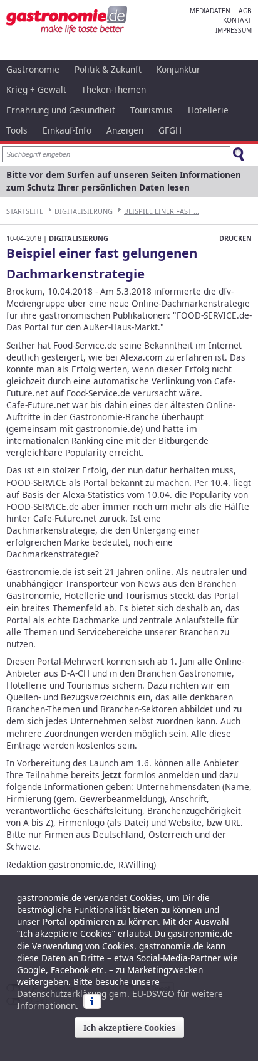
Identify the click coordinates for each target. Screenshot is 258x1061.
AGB (245, 10)
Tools (17, 130)
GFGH (170, 130)
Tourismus (151, 110)
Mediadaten (210, 10)
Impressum (233, 30)
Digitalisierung (83, 211)
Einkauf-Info (67, 130)
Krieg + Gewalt (36, 89)
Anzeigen (124, 130)
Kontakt (237, 20)
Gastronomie (32, 69)
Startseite (24, 211)
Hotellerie (208, 110)
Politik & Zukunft (108, 69)
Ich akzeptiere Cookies (129, 1027)
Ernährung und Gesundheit (60, 110)
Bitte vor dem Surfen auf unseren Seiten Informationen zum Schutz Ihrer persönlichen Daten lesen (123, 181)
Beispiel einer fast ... (161, 211)
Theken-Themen (113, 89)
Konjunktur (178, 69)
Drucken (235, 238)
